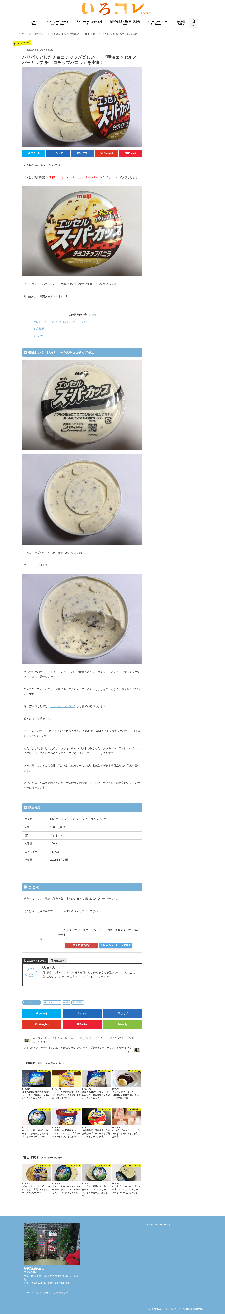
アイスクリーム (33, 1002)
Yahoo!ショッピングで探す (115, 945)
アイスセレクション (173, 1309)
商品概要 (39, 328)
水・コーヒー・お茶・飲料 (89, 22)
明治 (68, 1002)
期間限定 (79, 1002)
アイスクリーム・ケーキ (57, 22)
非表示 (91, 314)
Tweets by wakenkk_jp (158, 1224)
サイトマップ (33, 1292)
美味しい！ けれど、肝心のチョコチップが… (61, 322)
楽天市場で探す (81, 945)
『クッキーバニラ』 (62, 706)
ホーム (34, 22)
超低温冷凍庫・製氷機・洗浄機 (125, 22)
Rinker (71, 939)
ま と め (38, 335)
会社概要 (181, 22)
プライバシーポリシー (56, 1292)
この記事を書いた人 (36, 960)
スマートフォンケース (158, 22)
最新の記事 (59, 960)
